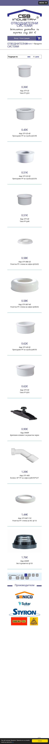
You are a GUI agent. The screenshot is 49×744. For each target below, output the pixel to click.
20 (17, 578)
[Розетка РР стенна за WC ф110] (24, 509)
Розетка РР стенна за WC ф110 (24, 521)
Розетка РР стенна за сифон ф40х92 (24, 307)
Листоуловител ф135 (24, 563)
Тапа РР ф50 (24, 392)
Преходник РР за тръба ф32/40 (24, 136)
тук (13, 742)
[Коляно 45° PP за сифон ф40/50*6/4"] (24, 467)
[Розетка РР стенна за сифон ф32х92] (24, 253)
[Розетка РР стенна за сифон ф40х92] (24, 296)
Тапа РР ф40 (24, 221)
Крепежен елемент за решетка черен (24, 435)
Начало (29, 44)
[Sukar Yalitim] (24, 607)
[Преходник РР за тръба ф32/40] (24, 125)
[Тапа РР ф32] (24, 82)
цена (37, 57)
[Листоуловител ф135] (24, 552)
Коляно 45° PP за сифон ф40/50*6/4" (24, 478)
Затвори (40, 741)
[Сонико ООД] (24, 599)
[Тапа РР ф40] (24, 210)
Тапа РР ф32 (24, 93)
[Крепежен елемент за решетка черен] (24, 424)
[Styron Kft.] (24, 616)
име (28, 57)
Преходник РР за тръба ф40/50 (24, 349)
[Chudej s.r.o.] (34, 625)
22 (27, 578)
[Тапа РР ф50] (24, 381)
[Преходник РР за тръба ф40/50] (24, 338)
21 (22, 578)
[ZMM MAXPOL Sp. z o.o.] (19, 625)
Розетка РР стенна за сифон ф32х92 (24, 264)
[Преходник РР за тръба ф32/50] (24, 167)
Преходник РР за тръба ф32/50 (24, 178)
